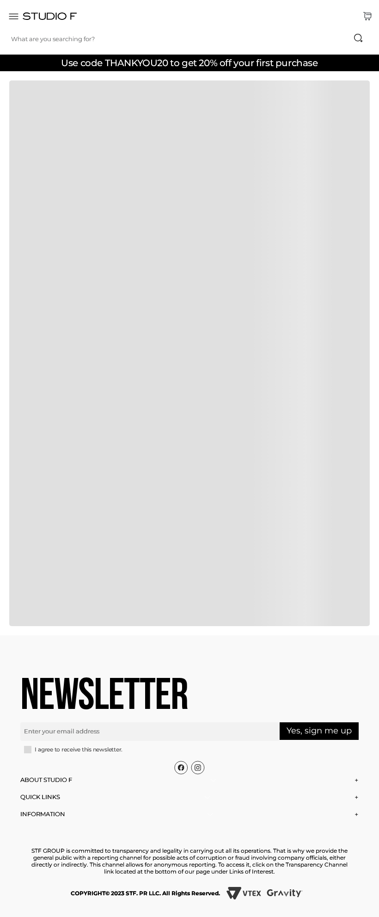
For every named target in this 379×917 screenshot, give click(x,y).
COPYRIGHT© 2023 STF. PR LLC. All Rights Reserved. (145, 893)
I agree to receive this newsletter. (78, 749)
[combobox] (191, 38)
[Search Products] (358, 37)
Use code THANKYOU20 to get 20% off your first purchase (189, 62)
